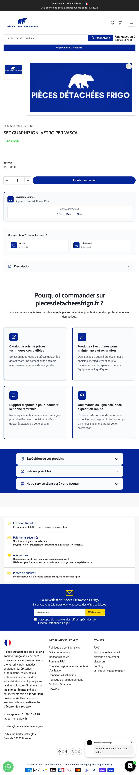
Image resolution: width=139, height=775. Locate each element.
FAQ (96, 647)
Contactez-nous (123, 39)
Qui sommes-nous (60, 652)
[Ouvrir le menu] (131, 23)
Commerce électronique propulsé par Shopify (88, 764)
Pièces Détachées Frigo (49, 764)
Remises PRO (57, 661)
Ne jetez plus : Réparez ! (70, 47)
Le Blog (98, 666)
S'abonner (95, 612)
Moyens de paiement (106, 656)
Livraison (99, 661)
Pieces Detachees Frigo (19, 126)
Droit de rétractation (60, 684)
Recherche (103, 38)
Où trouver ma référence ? (109, 670)
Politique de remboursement (66, 679)
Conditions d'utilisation (62, 675)
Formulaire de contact (107, 652)
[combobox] (58, 38)
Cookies (54, 689)
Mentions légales (59, 656)
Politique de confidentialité (65, 647)
